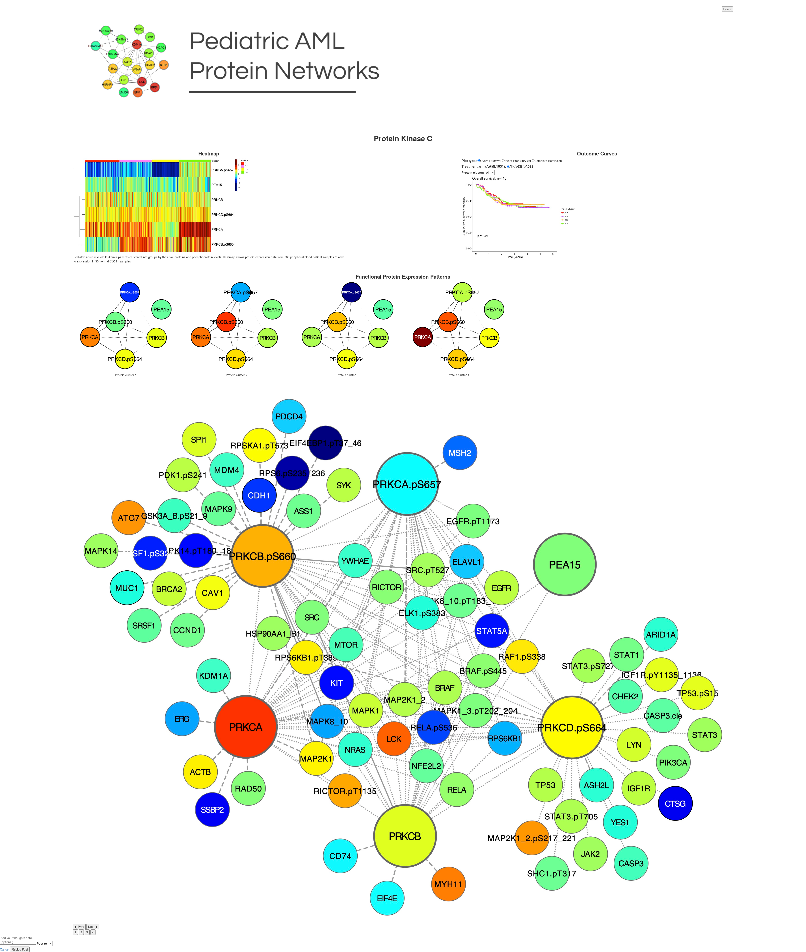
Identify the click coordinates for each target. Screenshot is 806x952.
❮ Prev (79, 927)
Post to (42, 943)
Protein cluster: (473, 172)
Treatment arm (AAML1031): (484, 166)
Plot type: (469, 160)
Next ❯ (93, 927)
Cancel (4, 949)
